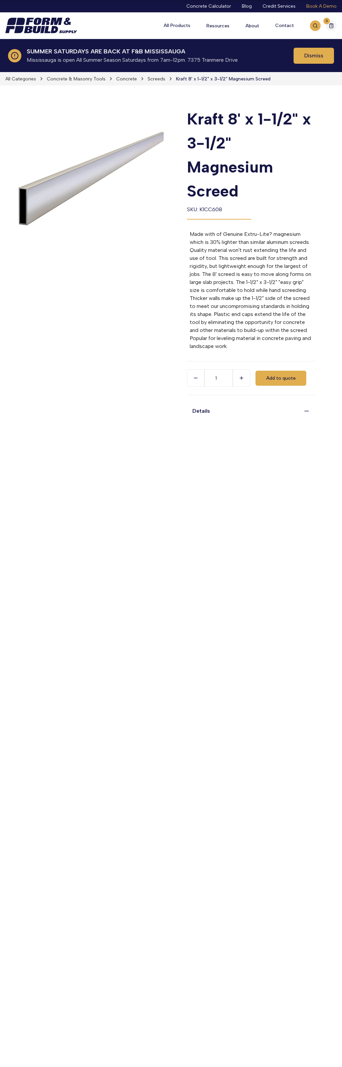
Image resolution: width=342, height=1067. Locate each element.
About (252, 26)
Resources (217, 26)
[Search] (315, 25)
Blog (247, 6)
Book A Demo (321, 6)
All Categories (20, 79)
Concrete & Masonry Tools (76, 79)
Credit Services (279, 6)
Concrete (126, 79)
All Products (177, 25)
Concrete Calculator (208, 6)
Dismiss (313, 55)
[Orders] (331, 25)
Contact (284, 25)
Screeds (156, 79)
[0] (331, 26)
